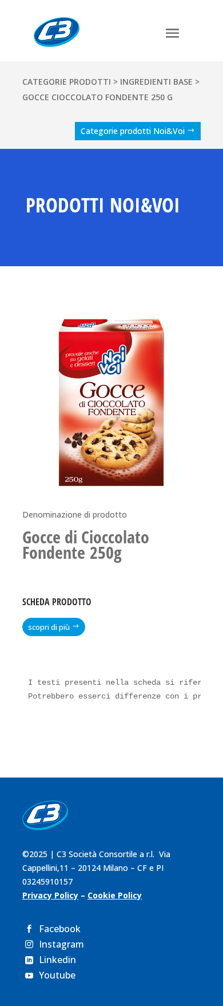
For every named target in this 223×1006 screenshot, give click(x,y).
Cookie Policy (114, 895)
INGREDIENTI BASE (156, 81)
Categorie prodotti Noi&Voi (133, 130)
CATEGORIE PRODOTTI (66, 81)
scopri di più (49, 627)
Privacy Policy (50, 895)
